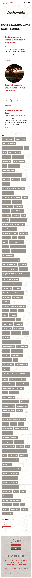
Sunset (22, 491)
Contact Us (13, 562)
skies (27, 446)
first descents (22, 264)
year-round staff (7, 513)
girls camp (17, 288)
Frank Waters (23, 269)
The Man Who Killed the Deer (11, 500)
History (5, 310)
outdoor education (22, 383)
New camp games (17, 355)
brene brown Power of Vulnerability (13, 188)
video (22, 504)
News (3, 522)
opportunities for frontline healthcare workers (14, 374)
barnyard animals (14, 166)
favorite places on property (11, 260)
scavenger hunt (7, 442)
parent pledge (14, 392)
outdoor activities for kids (17, 379)
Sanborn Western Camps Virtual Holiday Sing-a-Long (15, 40)
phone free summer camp (10, 401)
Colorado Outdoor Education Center (12, 568)
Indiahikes (13, 315)
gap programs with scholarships (12, 283)
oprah (5, 379)
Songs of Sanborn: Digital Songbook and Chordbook (15, 88)
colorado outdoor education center (13, 224)
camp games (6, 202)
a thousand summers (9, 143)
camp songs (18, 206)
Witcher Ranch (15, 509)
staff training (13, 455)
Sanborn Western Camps (10, 437)
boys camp (6, 184)
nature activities (17, 351)
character (6, 210)
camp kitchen (17, 202)
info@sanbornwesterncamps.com (19, 564)
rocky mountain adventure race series (14, 419)
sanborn (21, 424)
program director (22, 406)
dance (5, 242)
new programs (7, 360)
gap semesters (7, 288)
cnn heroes (16, 215)
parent (5, 392)
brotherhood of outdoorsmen (11, 197)
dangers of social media (16, 242)
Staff (4, 455)
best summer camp (8, 170)
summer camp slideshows (10, 482)
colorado (5, 219)
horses (21, 310)
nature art (6, 355)
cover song (6, 237)
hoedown (13, 310)
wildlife (5, 509)
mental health (16, 333)
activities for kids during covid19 (12, 148)
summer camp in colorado (10, 473)
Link (3, 531)
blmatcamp (15, 179)
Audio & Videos (6, 526)
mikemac (25, 333)
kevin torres (18, 324)
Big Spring (6, 179)
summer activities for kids (10, 460)
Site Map (19, 562)
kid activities (7, 328)
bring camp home (8, 193)
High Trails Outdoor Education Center (14, 306)
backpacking (6, 161)
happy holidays (17, 297)
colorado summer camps (10, 233)
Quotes (4, 528)
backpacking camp (19, 161)
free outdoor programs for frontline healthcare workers (13, 274)
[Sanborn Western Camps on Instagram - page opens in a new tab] (15, 556)
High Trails (6, 301)
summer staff (7, 491)
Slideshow (5, 529)
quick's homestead (8, 410)
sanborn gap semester (21, 428)
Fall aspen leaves (8, 255)
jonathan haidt (7, 324)
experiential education (19, 251)
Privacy (7, 560)
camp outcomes (7, 206)
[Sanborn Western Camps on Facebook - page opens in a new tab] (8, 556)
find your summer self (9, 264)
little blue (6, 333)
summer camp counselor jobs (11, 469)
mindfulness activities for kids (11, 342)
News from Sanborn (21, 364)
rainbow (19, 410)
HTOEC (5, 315)
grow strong (6, 297)
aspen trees (6, 157)
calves (25, 197)
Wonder (24, 509)
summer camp (7, 464)
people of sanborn (8, 397)
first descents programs (10, 269)
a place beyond (20, 139)
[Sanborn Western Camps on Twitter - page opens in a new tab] (11, 556)
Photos (4, 524)
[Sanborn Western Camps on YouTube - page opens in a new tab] (23, 556)
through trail (7, 504)
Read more (8, 60)
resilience (6, 415)
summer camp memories (10, 477)
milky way (6, 337)
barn (4, 166)
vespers (16, 504)
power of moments (8, 406)
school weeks (19, 442)
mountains (6, 351)
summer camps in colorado (10, 486)
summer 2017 (23, 455)
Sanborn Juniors (7, 433)
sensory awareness (8, 446)
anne (4, 152)
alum (26, 148)
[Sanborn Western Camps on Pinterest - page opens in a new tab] (19, 556)
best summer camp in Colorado (12, 175)
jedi (18, 319)
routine (14, 424)
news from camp (8, 364)
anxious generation (14, 152)
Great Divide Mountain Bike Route (13, 292)
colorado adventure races (19, 219)
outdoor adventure (8, 383)
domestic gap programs (18, 246)
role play (5, 424)
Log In (25, 560)
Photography (24, 401)
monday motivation (8, 346)
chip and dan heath (17, 210)
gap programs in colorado (10, 279)
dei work (5, 246)
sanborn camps (7, 428)
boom (23, 179)
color (23, 215)
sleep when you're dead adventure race (14, 451)
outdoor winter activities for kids (12, 388)
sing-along (20, 446)
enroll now (6, 251)
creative (21, 237)
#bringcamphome (8, 139)
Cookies (12, 560)
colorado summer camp (9, 228)
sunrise (16, 491)
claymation (6, 215)
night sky (5, 369)
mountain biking (22, 346)
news (16, 360)
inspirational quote (8, 319)
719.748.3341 (8, 564)
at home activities (18, 157)
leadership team (18, 328)
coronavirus (23, 233)
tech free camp (7, 495)
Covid (14, 237)
